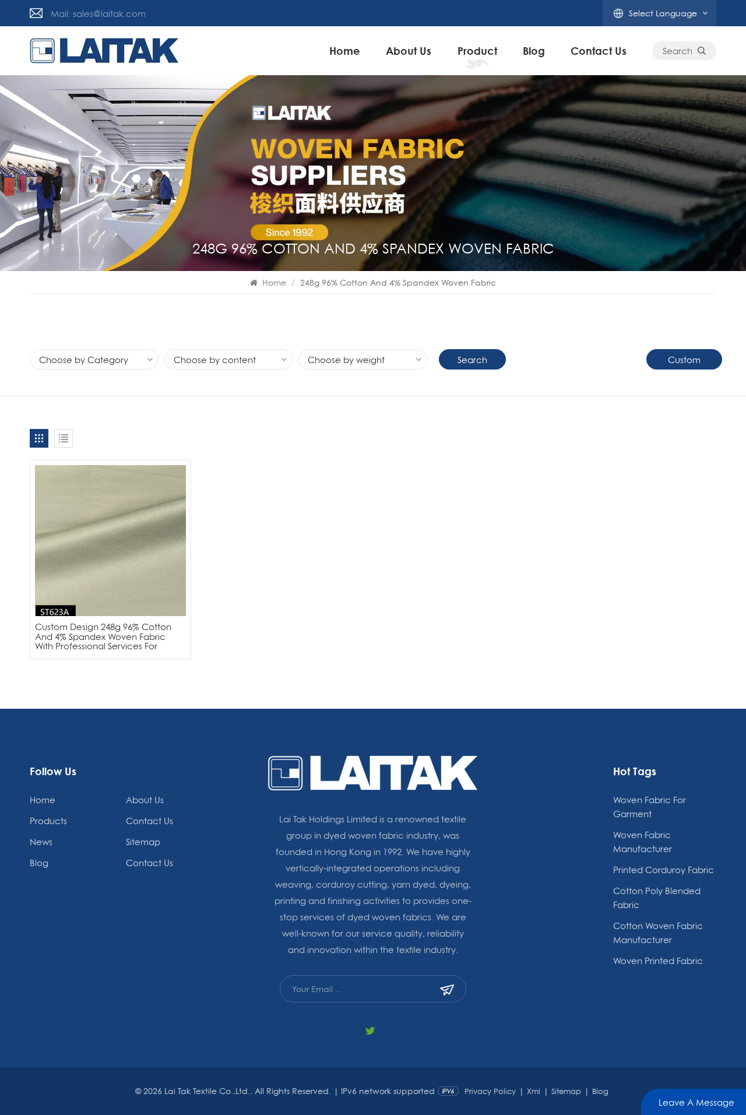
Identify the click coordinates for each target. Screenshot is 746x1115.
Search (677, 50)
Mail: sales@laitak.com (98, 13)
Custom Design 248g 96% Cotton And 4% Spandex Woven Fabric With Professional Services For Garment (103, 636)
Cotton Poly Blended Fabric (657, 897)
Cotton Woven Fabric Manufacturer (658, 932)
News (41, 841)
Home (344, 50)
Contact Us (599, 50)
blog (534, 50)
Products (48, 820)
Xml (533, 1091)
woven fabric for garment (649, 806)
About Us (408, 50)
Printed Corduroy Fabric (663, 869)
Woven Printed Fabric (658, 960)
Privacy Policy (490, 1091)
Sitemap (143, 841)
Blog (600, 1091)
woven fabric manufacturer (642, 841)
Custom (684, 359)
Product (477, 50)
